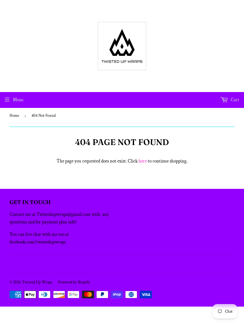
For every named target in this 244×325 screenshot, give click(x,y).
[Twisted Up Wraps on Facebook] (115, 265)
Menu (18, 100)
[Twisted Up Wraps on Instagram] (126, 265)
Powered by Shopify (74, 282)
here (143, 161)
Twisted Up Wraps (37, 282)
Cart (234, 100)
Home (14, 115)
